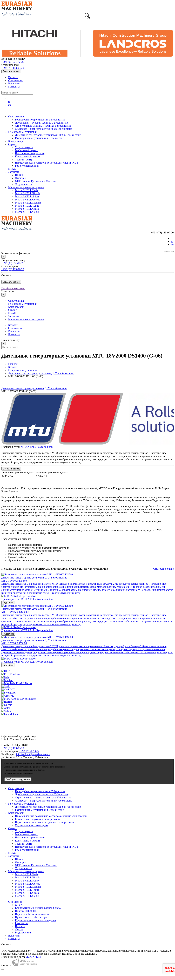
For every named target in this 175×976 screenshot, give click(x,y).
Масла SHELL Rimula (27, 193)
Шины (19, 174)
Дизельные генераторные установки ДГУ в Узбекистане (48, 134)
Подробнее (8, 602)
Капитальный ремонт (27, 156)
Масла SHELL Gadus (27, 211)
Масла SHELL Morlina (28, 202)
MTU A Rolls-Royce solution (37, 446)
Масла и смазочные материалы (26, 187)
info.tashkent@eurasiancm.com (33, 754)
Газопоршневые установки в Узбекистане (39, 138)
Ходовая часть (23, 184)
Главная (12, 363)
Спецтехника (16, 116)
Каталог (13, 77)
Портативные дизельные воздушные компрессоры (44, 822)
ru (9, 101)
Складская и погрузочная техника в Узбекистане (43, 128)
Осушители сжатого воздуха (31, 825)
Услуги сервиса (24, 147)
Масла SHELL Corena (27, 199)
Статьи (19, 929)
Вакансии (14, 83)
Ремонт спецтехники (27, 165)
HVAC (12, 168)
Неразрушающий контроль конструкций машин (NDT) (47, 162)
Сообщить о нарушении (18, 779)
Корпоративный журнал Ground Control (38, 907)
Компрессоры (16, 141)
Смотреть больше (163, 568)
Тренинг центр (23, 159)
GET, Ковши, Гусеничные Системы (36, 181)
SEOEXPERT (33, 956)
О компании (15, 80)
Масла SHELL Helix (26, 190)
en (9, 104)
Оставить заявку (11, 468)
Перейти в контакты (13, 288)
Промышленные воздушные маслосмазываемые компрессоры (51, 816)
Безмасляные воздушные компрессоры (37, 819)
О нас (18, 904)
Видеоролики (23, 932)
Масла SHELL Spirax (27, 196)
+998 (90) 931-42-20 (12, 61)
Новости (20, 926)
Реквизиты (21, 923)
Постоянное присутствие (29, 153)
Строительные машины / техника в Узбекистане (43, 125)
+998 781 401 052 (29, 751)
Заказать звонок (11, 71)
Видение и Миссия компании (32, 914)
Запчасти (13, 171)
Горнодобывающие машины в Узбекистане (40, 119)
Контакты (14, 86)
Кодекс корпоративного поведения (35, 920)
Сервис (12, 144)
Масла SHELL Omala (27, 208)
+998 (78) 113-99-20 (12, 67)
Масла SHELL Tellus (27, 205)
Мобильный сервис (26, 150)
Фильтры (20, 178)
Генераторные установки (22, 131)
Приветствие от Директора (31, 917)
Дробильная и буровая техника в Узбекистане (41, 122)
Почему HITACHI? (26, 911)
